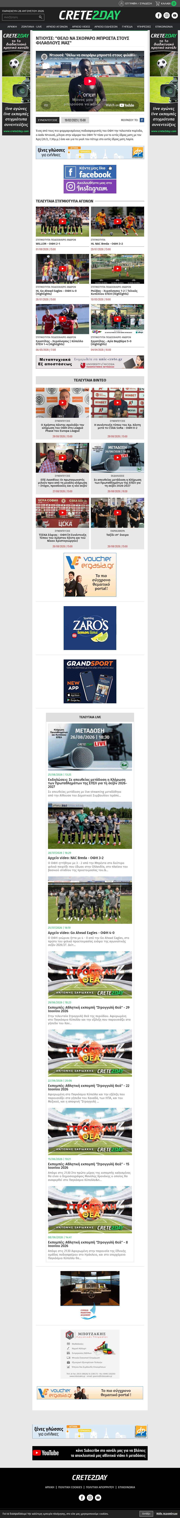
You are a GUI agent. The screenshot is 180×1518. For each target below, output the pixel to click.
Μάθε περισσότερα (166, 1513)
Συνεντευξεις (47, 120)
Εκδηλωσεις (117, 475)
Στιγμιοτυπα (43, 239)
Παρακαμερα (117, 531)
